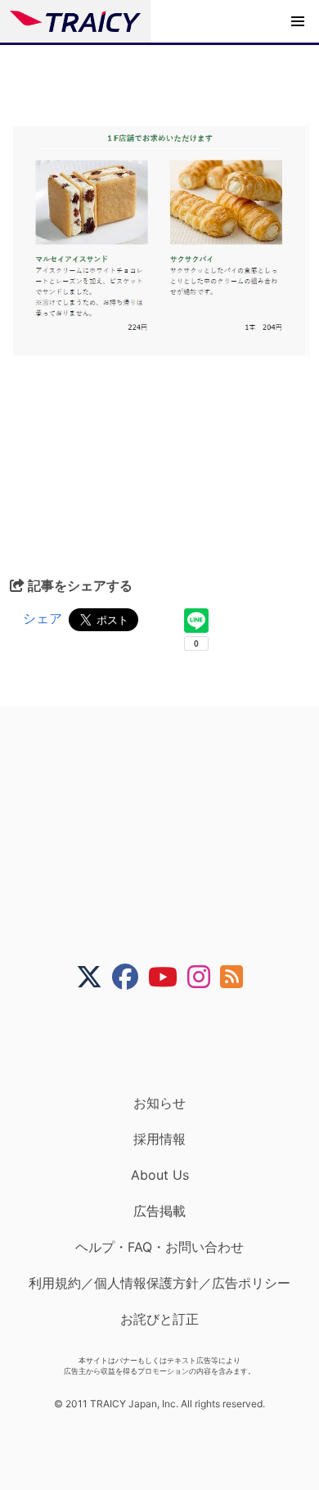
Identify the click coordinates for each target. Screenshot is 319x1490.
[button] (297, 21)
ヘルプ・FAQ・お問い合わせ (159, 1247)
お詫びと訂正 (159, 1319)
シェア (42, 618)
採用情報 (159, 1139)
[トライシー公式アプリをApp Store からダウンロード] (170, 1042)
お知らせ (159, 1103)
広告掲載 (159, 1211)
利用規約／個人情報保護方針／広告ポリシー (159, 1283)
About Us (160, 1175)
